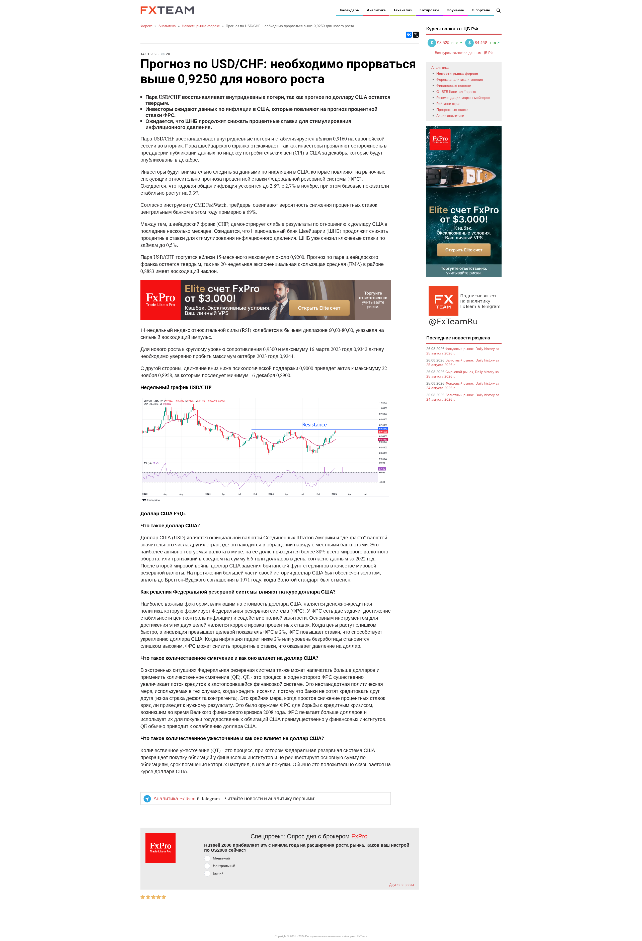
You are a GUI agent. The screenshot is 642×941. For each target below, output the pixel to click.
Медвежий (221, 858)
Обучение (455, 10)
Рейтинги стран (448, 104)
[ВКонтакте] (409, 35)
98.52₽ (440, 43)
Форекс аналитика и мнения (459, 80)
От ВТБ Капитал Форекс (456, 92)
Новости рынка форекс (457, 73)
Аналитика (376, 10)
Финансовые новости (453, 86)
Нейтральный (224, 866)
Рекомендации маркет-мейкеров (463, 98)
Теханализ (402, 10)
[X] (416, 35)
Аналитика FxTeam (174, 798)
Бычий (218, 873)
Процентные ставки (452, 110)
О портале (481, 10)
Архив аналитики (450, 116)
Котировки (429, 10)
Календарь (349, 10)
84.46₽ (478, 43)
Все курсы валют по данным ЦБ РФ (464, 53)
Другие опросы (401, 885)
